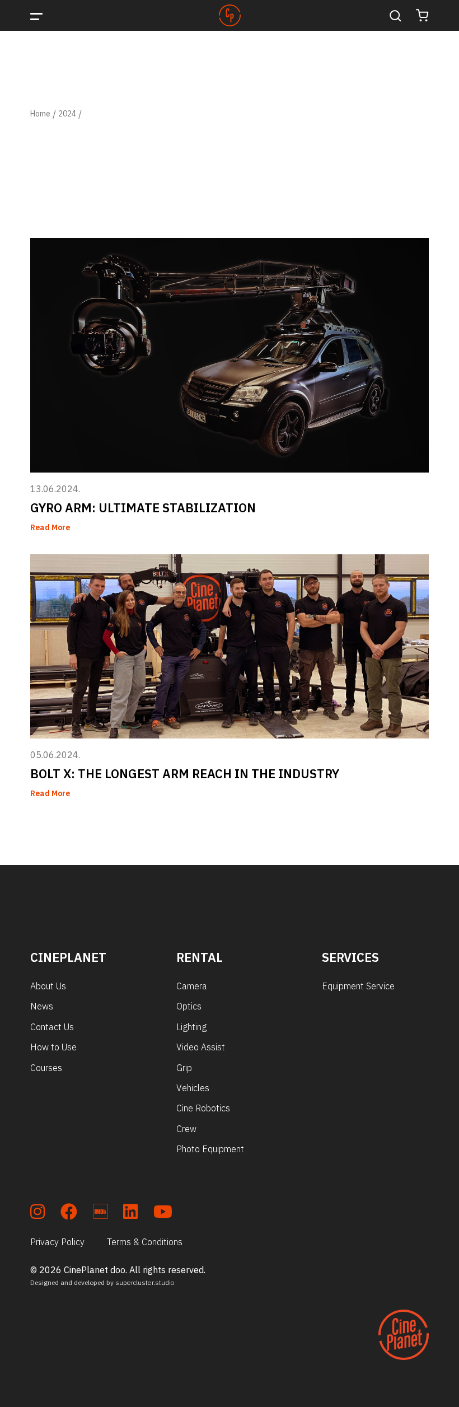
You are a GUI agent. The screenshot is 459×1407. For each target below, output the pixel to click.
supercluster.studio (145, 1282)
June (92, 114)
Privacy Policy (57, 1241)
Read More (50, 527)
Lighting (191, 1026)
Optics (189, 1006)
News (41, 1006)
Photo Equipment (210, 1148)
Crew (186, 1128)
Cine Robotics (203, 1108)
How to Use (53, 1047)
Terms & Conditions (144, 1241)
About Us (48, 986)
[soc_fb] (68, 1213)
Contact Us (52, 1026)
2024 (67, 114)
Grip (184, 1067)
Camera (191, 986)
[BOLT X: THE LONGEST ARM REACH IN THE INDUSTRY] (229, 646)
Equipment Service (358, 986)
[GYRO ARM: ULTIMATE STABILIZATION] (229, 355)
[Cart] (422, 15)
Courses (46, 1067)
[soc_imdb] (100, 1213)
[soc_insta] (37, 1213)
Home (40, 114)
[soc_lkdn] (130, 1213)
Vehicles (192, 1087)
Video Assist (200, 1047)
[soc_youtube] (162, 1213)
